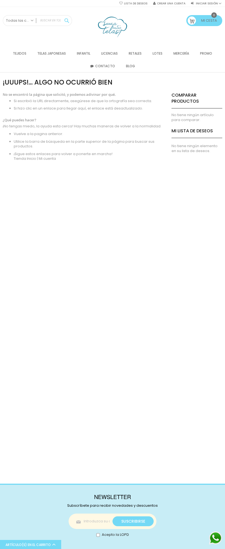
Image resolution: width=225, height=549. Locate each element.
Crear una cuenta (171, 3)
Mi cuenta (47, 158)
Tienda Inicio (25, 158)
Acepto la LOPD (115, 534)
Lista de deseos (136, 3)
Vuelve (20, 133)
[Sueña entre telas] (112, 27)
